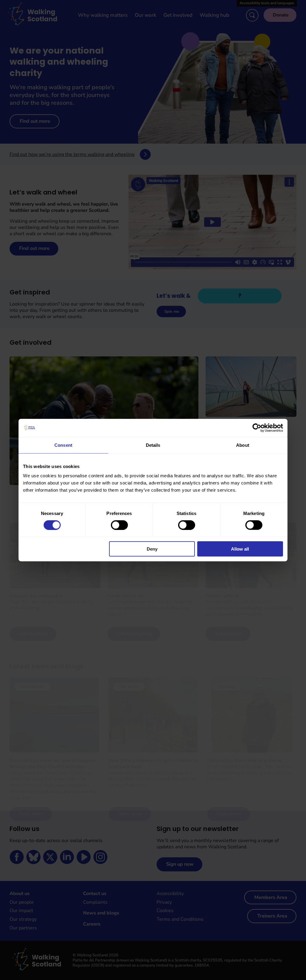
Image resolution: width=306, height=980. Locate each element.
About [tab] (242, 444)
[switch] (119, 525)
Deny (152, 548)
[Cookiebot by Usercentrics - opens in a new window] (257, 427)
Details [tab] (153, 444)
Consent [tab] (63, 444)
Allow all (240, 548)
